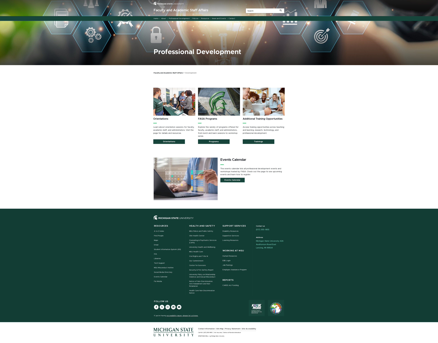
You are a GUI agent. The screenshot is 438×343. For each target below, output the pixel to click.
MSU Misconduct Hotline (164, 268)
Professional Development (179, 18)
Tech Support (159, 263)
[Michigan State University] (169, 3)
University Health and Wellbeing (202, 247)
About (163, 18)
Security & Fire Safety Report (201, 270)
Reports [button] (228, 280)
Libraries (157, 258)
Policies (195, 18)
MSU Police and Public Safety (201, 231)
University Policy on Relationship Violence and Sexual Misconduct (202, 276)
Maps (156, 240)
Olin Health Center (197, 236)
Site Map (220, 329)
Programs (214, 142)
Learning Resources (230, 240)
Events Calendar (232, 180)
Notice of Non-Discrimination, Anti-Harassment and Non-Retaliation (201, 284)
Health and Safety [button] (202, 226)
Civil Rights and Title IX (198, 256)
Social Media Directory (163, 272)
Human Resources (230, 256)
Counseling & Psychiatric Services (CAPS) (202, 242)
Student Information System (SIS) (167, 249)
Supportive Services (231, 236)
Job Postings (228, 265)
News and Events (219, 18)
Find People (159, 236)
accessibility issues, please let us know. (182, 316)
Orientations (169, 142)
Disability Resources (231, 231)
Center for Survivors (197, 265)
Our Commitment (196, 261)
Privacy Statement (232, 329)
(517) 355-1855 (262, 230)
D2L (155, 254)
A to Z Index (159, 231)
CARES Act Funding (231, 285)
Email (156, 245)
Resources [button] (161, 226)
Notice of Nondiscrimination (232, 332)
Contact (232, 18)
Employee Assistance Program (235, 270)
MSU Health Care (196, 252)
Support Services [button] (234, 226)
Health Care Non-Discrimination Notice (202, 292)
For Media (158, 281)
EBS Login (227, 260)
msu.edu (219, 332)
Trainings (258, 142)
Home (156, 18)
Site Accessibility (249, 329)
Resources (205, 18)
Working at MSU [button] (233, 251)
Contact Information (206, 329)
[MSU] (174, 220)
